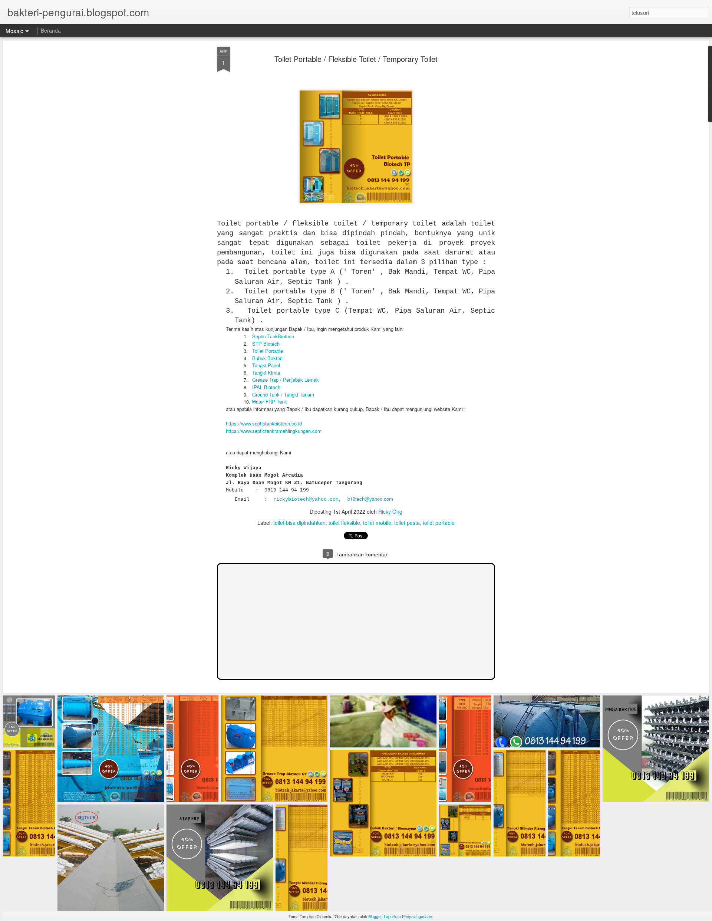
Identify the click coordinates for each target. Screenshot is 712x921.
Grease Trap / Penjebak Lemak (285, 379)
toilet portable (439, 522)
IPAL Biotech (266, 387)
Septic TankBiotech (273, 336)
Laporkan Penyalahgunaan (408, 916)
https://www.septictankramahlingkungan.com (274, 430)
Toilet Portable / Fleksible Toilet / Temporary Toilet (356, 58)
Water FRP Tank (269, 401)
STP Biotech (266, 343)
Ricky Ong (390, 511)
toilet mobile (377, 522)
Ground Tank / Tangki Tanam (283, 394)
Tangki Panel (266, 365)
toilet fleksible (344, 522)
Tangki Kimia (266, 372)
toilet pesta (407, 522)
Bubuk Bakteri (267, 358)
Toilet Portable (267, 350)
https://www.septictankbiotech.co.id (264, 423)
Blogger (375, 916)
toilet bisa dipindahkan (299, 522)
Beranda (51, 30)
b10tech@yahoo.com (370, 498)
